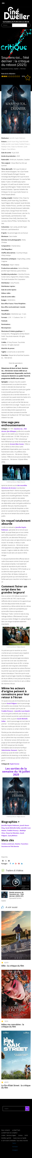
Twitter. (14, 1143)
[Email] (9, 860)
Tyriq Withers (11, 149)
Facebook (15, 1146)
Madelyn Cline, (6, 147)
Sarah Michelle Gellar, (13, 828)
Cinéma (20, 1135)
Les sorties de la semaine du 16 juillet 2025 (16, 771)
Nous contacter (5, 1130)
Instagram (15, 1150)
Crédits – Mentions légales (8, 1135)
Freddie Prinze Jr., (24, 144)
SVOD (26, 1135)
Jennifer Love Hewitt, (12, 144)
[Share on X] (6, 860)
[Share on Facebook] (3, 860)
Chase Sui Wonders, (17, 147)
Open (4, 4)
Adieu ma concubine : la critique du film (12, 1025)
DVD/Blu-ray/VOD (6, 1138)
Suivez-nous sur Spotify (19, 1138)
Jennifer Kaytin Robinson (17, 138)
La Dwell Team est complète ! (9, 1133)
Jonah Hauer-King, (13, 142)
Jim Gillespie (11, 431)
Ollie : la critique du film (12, 965)
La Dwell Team (16, 1130)
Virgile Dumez (14, 764)
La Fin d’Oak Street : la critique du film (15, 1086)
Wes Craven (20, 444)
